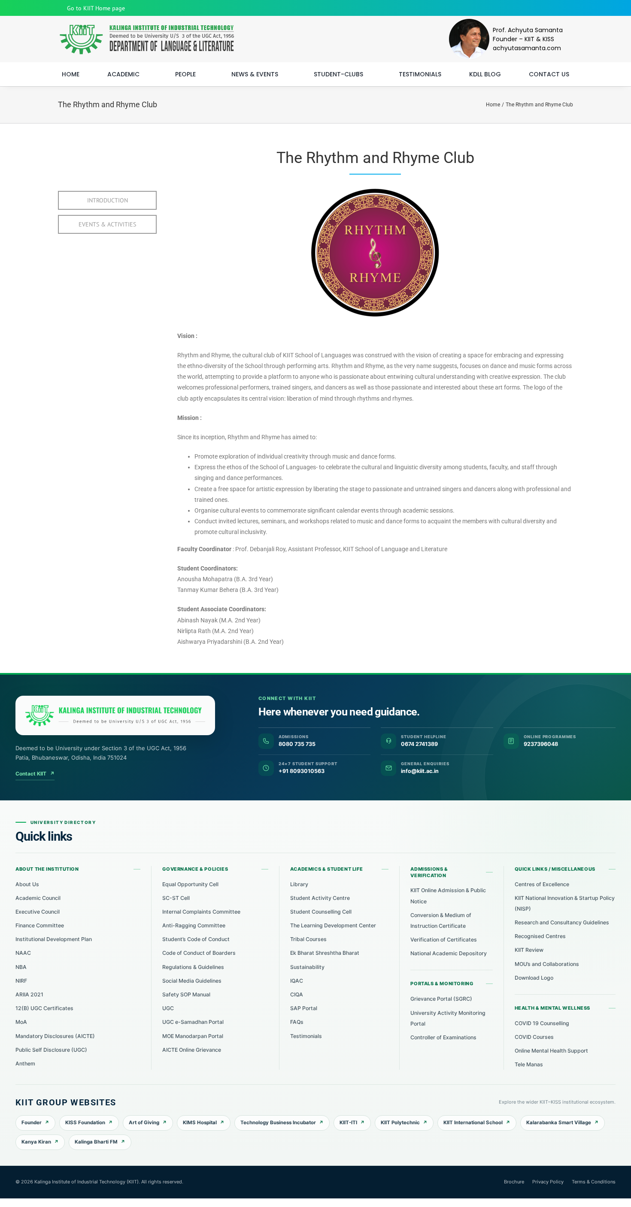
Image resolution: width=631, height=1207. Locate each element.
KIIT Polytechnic (400, 1122)
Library (299, 884)
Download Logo (534, 978)
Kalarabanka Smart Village (558, 1122)
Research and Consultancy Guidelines (562, 922)
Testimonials (306, 1036)
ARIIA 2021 (29, 994)
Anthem (25, 1063)
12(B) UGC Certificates (44, 1008)
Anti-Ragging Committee (193, 925)
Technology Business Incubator (278, 1122)
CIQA (296, 994)
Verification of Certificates (443, 939)
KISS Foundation (85, 1122)
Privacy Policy (548, 1182)
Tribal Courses (308, 939)
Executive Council (37, 911)
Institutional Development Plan (53, 939)
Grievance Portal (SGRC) (441, 999)
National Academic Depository (448, 953)
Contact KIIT (35, 773)
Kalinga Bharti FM (96, 1142)
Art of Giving (144, 1122)
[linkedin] (570, 8)
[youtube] (543, 8)
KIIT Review (529, 950)
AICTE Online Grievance (191, 1050)
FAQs (296, 1022)
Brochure (514, 1182)
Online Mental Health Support (551, 1050)
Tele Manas (529, 1064)
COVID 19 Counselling (542, 1023)
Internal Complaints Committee (201, 911)
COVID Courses (534, 1037)
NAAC (23, 953)
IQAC (296, 981)
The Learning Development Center (333, 925)
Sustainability (307, 967)
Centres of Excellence (542, 884)
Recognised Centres (540, 936)
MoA (21, 1022)
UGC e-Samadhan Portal (193, 1022)
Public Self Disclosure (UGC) (51, 1050)
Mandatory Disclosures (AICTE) (55, 1036)
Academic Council (38, 898)
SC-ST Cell (176, 898)
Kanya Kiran (36, 1142)
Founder (31, 1122)
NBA (21, 967)
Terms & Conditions (594, 1182)
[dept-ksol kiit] (146, 27)
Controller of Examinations (443, 1037)
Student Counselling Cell (321, 911)
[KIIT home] (115, 715)
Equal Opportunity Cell (190, 884)
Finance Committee (39, 925)
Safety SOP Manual (186, 994)
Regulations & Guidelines (193, 967)
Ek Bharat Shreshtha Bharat (324, 953)
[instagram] (556, 8)
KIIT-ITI (348, 1122)
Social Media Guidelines (191, 981)
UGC (168, 1008)
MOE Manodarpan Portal (192, 1036)
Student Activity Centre (320, 898)
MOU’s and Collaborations (547, 964)
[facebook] (529, 8)
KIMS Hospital (200, 1122)
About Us (27, 884)
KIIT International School (473, 1122)
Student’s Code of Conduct (196, 939)
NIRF (21, 981)
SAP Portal (303, 1008)
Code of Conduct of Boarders (199, 953)
